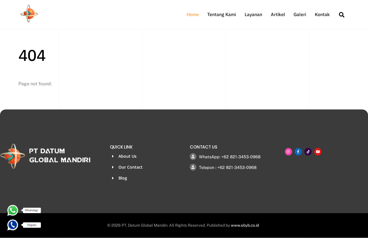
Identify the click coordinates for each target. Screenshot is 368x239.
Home (193, 14)
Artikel (278, 14)
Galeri (300, 14)
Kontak (322, 14)
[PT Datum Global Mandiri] (29, 20)
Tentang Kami (221, 14)
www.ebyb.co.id (245, 225)
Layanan (253, 14)
